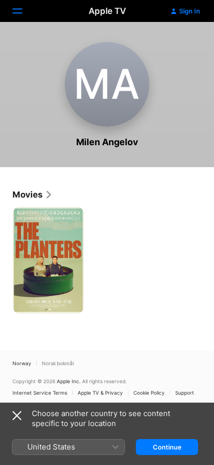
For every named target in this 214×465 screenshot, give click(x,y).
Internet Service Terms (39, 392)
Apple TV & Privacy (100, 392)
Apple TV (107, 11)
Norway (21, 363)
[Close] (16, 415)
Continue (167, 447)
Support (184, 392)
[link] (32, 194)
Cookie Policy (149, 392)
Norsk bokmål (58, 363)
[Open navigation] (23, 11)
